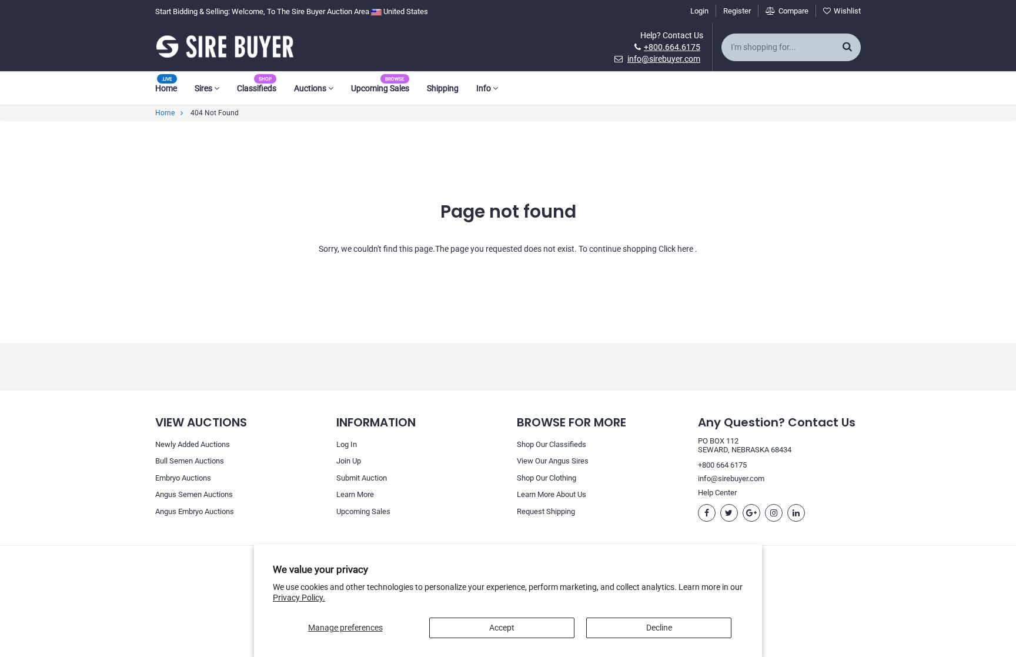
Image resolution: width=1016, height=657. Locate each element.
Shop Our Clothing (546, 477)
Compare (793, 10)
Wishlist (847, 10)
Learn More (355, 494)
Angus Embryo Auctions (194, 511)
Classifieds (256, 88)
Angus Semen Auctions (194, 494)
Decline (659, 627)
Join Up (348, 460)
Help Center (717, 492)
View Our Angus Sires (553, 460)
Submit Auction (361, 477)
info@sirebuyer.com (663, 59)
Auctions (311, 88)
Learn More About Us (551, 494)
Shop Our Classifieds (551, 444)
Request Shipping (546, 511)
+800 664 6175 (722, 465)
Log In (346, 444)
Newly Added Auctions (192, 444)
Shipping (443, 88)
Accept (501, 627)
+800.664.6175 (672, 47)
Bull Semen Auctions (189, 460)
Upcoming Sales (380, 88)
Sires (204, 88)
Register (737, 10)
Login (699, 10)
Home (166, 88)
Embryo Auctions (183, 477)
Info (484, 88)
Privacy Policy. (299, 597)
